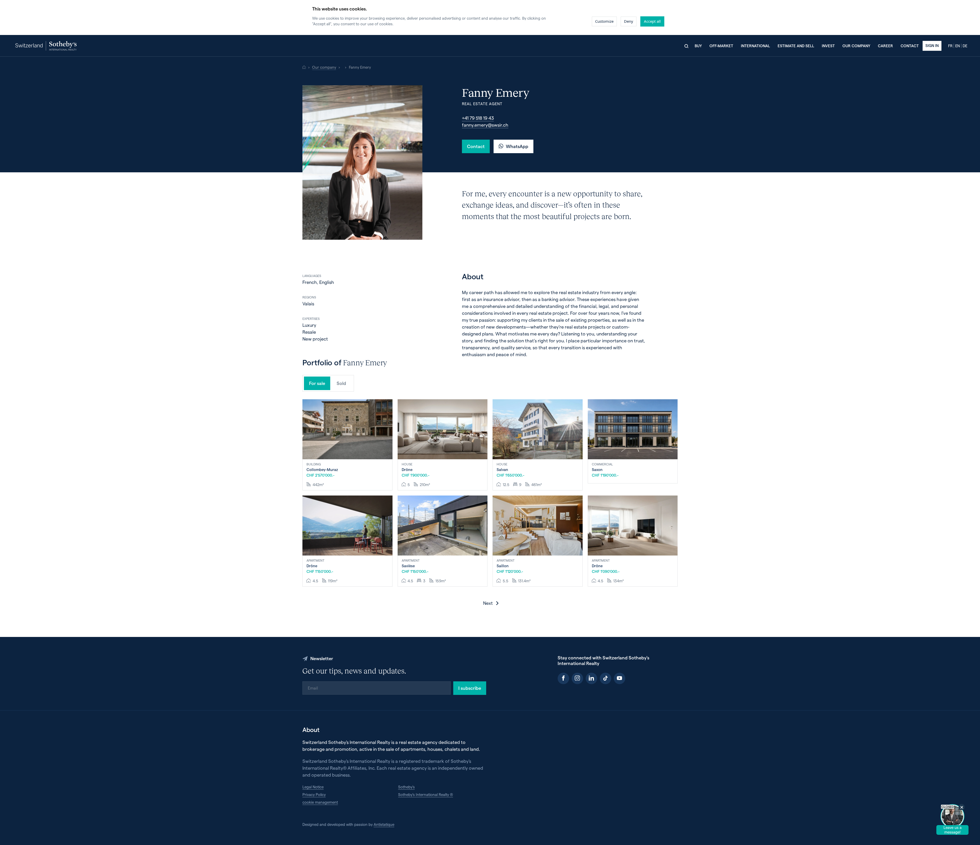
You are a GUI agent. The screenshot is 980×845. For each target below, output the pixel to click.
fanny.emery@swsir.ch (485, 124)
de (965, 46)
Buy (698, 45)
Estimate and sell (796, 45)
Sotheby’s (406, 786)
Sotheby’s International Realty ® (425, 794)
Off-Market (721, 45)
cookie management (320, 802)
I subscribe (469, 688)
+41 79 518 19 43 (478, 117)
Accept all (652, 21)
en (957, 46)
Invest (828, 45)
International (755, 45)
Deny (628, 21)
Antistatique (384, 824)
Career (885, 45)
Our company (856, 45)
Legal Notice (313, 786)
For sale (317, 383)
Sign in (932, 45)
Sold (341, 383)
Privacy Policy (314, 794)
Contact (910, 45)
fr (950, 46)
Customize (604, 21)
